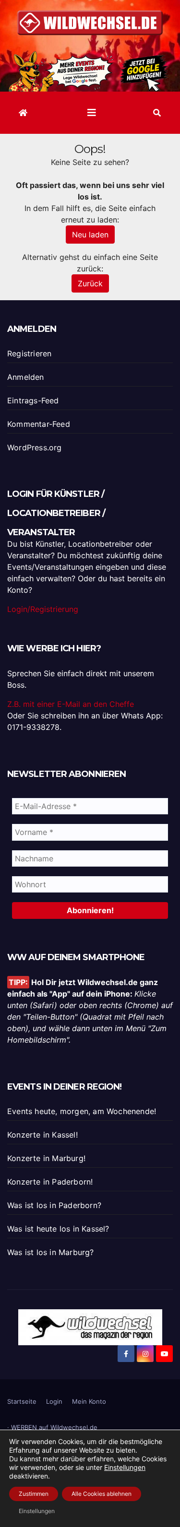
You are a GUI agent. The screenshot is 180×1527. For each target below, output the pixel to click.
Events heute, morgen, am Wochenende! (81, 1111)
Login (54, 1401)
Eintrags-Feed (33, 400)
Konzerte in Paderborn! (50, 1181)
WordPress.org (34, 447)
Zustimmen (33, 1493)
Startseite (21, 1401)
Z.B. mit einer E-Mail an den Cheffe (70, 704)
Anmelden (25, 377)
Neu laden (90, 234)
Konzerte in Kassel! (42, 1134)
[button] (157, 112)
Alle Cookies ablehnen (102, 1493)
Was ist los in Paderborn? (54, 1205)
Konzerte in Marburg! (46, 1158)
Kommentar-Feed (38, 424)
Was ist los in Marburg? (50, 1252)
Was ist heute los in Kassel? (58, 1228)
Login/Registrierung (42, 609)
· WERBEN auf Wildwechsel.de (52, 1427)
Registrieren (29, 353)
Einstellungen (124, 1467)
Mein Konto (89, 1401)
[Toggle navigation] (91, 113)
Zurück (90, 283)
